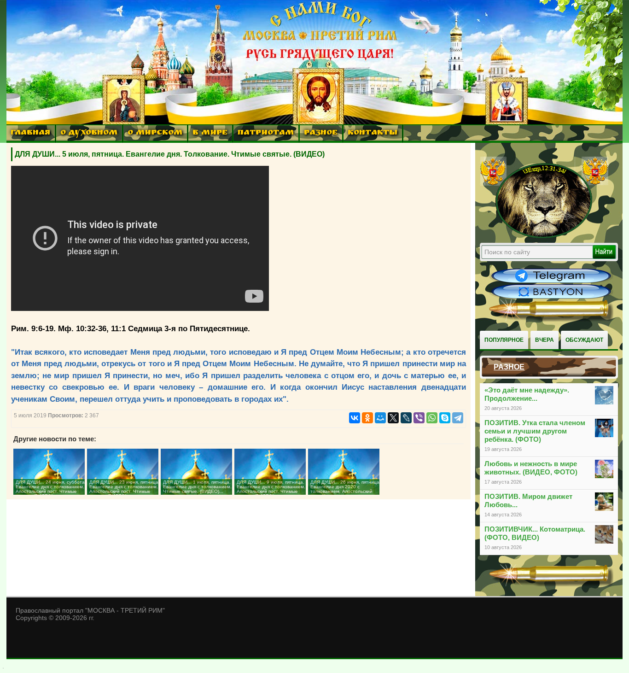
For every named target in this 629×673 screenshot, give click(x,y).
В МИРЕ (209, 133)
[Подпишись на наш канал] (551, 282)
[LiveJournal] (406, 417)
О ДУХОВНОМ (88, 133)
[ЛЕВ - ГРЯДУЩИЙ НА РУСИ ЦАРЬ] (544, 236)
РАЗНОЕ (321, 133)
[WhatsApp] (431, 417)
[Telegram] (457, 417)
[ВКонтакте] (354, 417)
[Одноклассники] (367, 417)
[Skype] (444, 417)
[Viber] (419, 417)
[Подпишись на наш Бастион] (551, 297)
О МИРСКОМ (155, 133)
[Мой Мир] (380, 417)
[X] (393, 417)
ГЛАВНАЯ (30, 133)
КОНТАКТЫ (372, 133)
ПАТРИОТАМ (266, 133)
